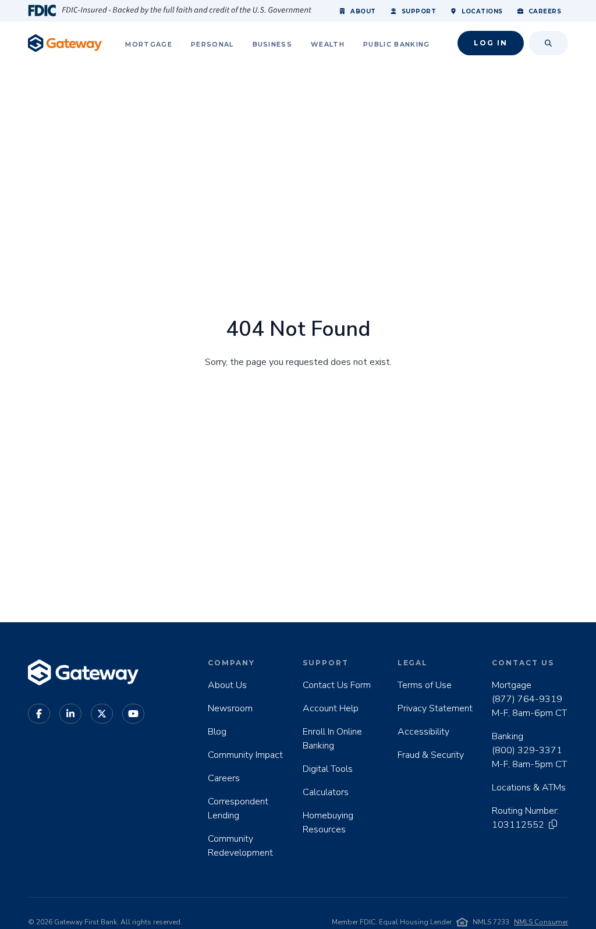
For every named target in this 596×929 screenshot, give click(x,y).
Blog (217, 731)
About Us (227, 685)
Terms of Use (425, 685)
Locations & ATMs (529, 787)
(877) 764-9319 (527, 699)
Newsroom (230, 708)
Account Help (331, 708)
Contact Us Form (337, 685)
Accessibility (423, 731)
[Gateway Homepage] (65, 43)
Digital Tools (328, 769)
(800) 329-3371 (527, 750)
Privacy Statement (435, 708)
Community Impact (245, 755)
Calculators (326, 792)
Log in (491, 42)
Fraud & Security (431, 755)
